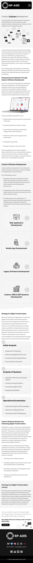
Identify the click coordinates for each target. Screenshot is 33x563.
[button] (29, 5)
